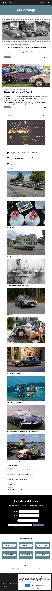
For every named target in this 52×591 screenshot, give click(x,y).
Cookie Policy (31, 588)
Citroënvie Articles (9, 44)
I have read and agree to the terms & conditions (27, 528)
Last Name (16, 516)
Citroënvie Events (9, 89)
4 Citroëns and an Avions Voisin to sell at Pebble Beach (20, 470)
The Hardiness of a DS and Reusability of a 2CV (25, 47)
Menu (49, 2)
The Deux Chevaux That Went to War (15, 489)
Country (16, 520)
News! (10, 583)
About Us (5, 583)
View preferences (39, 585)
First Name (16, 511)
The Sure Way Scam (11, 484)
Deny (32, 585)
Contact (5, 586)
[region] (26, 132)
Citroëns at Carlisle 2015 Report (18, 92)
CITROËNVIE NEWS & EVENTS (22, 44)
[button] (41, 576)
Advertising (16, 583)
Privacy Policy (37, 588)
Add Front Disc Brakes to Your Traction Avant (17, 479)
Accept (27, 585)
